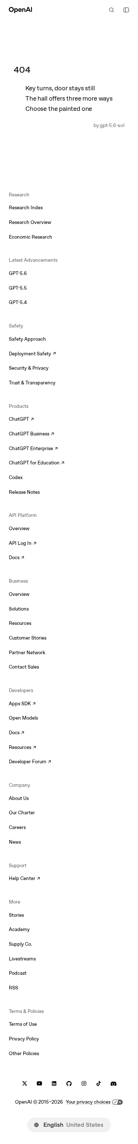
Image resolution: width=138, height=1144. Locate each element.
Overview (19, 528)
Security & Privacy (29, 368)
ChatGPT (21, 419)
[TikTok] (99, 1083)
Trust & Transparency (32, 382)
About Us (19, 798)
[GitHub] (69, 1083)
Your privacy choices (88, 1102)
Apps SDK (22, 704)
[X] (25, 1083)
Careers (17, 827)
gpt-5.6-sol (112, 125)
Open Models (23, 718)
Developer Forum (30, 762)
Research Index (26, 207)
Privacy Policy (24, 1039)
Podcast (17, 973)
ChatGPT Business (31, 434)
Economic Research (30, 237)
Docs (16, 558)
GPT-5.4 (18, 302)
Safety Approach (27, 339)
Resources (20, 623)
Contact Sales (24, 667)
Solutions (19, 609)
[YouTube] (39, 1083)
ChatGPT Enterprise (33, 449)
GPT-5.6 (18, 273)
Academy (19, 929)
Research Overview (30, 222)
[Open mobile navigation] (126, 10)
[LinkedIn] (54, 1083)
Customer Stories (27, 638)
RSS (13, 988)
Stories (16, 915)
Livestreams (22, 959)
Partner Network (27, 652)
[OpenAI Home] (20, 10)
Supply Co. (20, 944)
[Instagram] (84, 1083)
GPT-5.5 (18, 288)
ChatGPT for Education (36, 463)
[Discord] (113, 1083)
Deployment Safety (32, 354)
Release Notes (24, 492)
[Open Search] (111, 10)
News (15, 842)
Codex (16, 477)
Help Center (24, 879)
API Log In (22, 543)
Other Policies (24, 1053)
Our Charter (22, 812)
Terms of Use (23, 1024)
